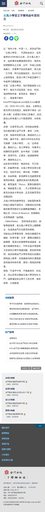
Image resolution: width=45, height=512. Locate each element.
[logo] (22, 3)
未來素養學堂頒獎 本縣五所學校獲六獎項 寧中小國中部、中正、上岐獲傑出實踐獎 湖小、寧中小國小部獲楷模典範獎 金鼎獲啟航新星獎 (24, 353)
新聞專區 (21, 10)
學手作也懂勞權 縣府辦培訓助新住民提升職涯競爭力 (24, 304)
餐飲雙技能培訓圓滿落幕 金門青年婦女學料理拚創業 (24, 309)
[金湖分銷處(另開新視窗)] (30, 392)
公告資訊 (5, 455)
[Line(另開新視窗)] (12, 477)
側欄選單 (3, 3)
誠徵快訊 (13, 338)
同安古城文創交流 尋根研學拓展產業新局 (24, 319)
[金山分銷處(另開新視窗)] (26, 403)
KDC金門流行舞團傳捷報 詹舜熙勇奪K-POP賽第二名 (24, 348)
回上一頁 (27, 368)
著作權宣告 (7, 483)
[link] (6, 38)
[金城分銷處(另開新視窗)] (26, 382)
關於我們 (5, 428)
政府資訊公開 (7, 460)
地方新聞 (31, 10)
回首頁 (37, 368)
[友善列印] (24, 477)
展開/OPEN (39, 426)
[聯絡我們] (20, 477)
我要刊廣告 (6, 449)
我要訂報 (5, 444)
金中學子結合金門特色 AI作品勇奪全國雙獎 (24, 343)
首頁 (13, 10)
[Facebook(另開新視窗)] (8, 477)
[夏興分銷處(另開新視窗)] (25, 414)
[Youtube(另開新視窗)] (16, 477)
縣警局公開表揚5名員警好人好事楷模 (24, 358)
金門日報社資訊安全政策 (21, 483)
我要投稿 (5, 439)
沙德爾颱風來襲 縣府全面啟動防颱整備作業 (24, 314)
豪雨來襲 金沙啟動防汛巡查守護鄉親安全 (24, 324)
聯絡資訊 (35, 483)
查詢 (41, 3)
